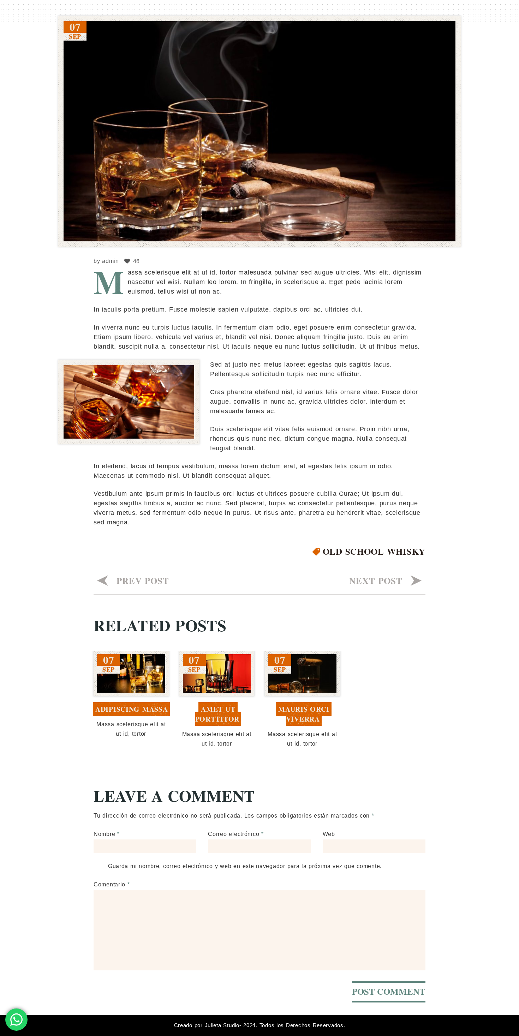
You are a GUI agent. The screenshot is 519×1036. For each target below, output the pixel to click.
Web (329, 834)
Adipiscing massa (131, 709)
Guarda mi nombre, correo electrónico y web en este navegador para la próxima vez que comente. (245, 866)
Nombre (107, 834)
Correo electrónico (236, 834)
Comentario (112, 884)
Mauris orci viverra (305, 714)
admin (110, 261)
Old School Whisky (374, 551)
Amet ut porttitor (217, 714)
